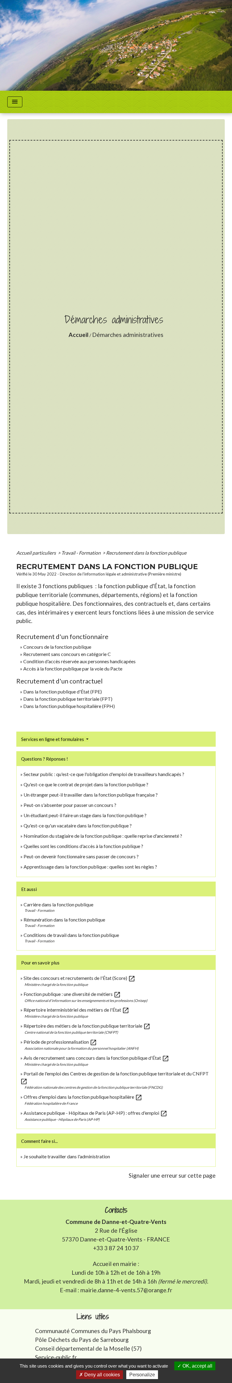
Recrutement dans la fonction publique (146, 553)
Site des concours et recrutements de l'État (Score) (79, 978)
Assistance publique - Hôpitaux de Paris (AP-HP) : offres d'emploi (95, 1113)
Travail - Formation (81, 553)
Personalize (142, 1374)
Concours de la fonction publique (57, 647)
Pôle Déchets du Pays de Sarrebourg (82, 1339)
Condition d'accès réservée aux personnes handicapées (79, 661)
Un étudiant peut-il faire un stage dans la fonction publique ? (85, 815)
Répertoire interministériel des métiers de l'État (76, 1010)
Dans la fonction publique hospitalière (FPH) (69, 706)
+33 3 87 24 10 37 (116, 1247)
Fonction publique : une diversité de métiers (72, 994)
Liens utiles (93, 1316)
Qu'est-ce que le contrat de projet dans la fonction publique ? (86, 784)
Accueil (79, 334)
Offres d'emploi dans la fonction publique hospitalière (83, 1097)
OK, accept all (196, 1365)
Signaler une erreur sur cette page (172, 1175)
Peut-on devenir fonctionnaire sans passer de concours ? (81, 856)
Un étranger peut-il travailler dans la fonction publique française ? (91, 795)
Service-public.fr (56, 1357)
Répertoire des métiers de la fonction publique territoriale (87, 1026)
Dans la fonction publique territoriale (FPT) (67, 699)
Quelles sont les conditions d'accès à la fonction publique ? (84, 846)
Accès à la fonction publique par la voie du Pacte (72, 668)
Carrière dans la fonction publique (58, 904)
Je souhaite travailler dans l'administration (67, 1156)
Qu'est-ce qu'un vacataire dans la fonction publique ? (78, 825)
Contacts (116, 1210)
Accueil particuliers (36, 553)
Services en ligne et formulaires (53, 739)
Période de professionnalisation (60, 1042)
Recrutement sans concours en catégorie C (67, 654)
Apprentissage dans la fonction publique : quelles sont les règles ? (90, 866)
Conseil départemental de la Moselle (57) (88, 1348)
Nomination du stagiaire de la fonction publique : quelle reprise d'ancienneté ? (103, 836)
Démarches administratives (127, 334)
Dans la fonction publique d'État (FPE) (62, 691)
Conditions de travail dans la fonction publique (71, 935)
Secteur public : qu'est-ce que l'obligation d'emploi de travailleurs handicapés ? (104, 774)
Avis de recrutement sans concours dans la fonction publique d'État (96, 1058)
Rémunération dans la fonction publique (64, 919)
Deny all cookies (101, 1374)
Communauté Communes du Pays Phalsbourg (93, 1330)
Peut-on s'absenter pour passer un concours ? (70, 805)
